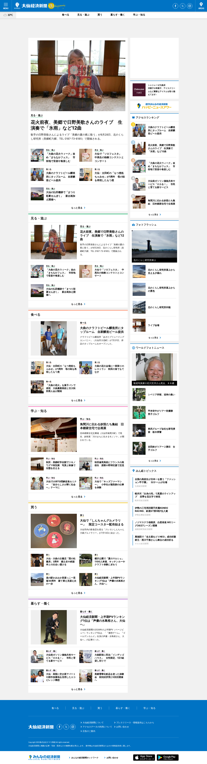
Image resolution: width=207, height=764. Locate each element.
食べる (65, 14)
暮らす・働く (117, 14)
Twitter (182, 6)
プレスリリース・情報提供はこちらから (135, 722)
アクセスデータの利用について (97, 726)
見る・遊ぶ (83, 14)
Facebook (175, 6)
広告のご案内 (89, 731)
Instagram (189, 6)
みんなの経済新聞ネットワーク (44, 757)
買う (100, 14)
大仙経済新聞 (30, 5)
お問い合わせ (122, 726)
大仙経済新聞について (93, 722)
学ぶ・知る (139, 14)
